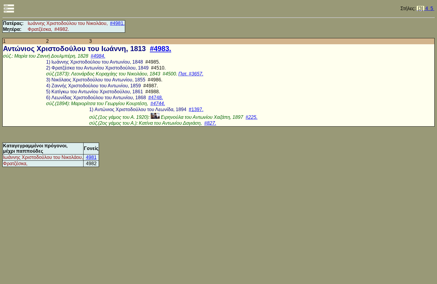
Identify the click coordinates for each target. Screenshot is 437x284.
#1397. (196, 109)
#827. (210, 123)
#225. (251, 117)
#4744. (157, 103)
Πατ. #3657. (190, 73)
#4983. (160, 49)
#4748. (155, 97)
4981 (91, 157)
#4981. (117, 23)
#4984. (98, 56)
